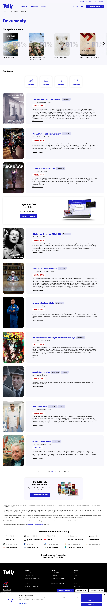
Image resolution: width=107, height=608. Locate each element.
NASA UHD (29, 544)
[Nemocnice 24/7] (13, 416)
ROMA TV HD (51, 536)
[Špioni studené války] (13, 381)
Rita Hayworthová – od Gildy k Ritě (46, 234)
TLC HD (49, 539)
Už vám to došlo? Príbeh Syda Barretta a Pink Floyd (53, 338)
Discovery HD (10, 539)
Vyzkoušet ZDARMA (94, 6)
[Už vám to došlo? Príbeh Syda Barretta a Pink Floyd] (13, 347)
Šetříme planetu (55, 581)
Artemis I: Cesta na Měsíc (43, 303)
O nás (75, 573)
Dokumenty (66, 99)
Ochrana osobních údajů (57, 578)
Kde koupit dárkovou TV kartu (32, 578)
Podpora (43, 7)
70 (59, 471)
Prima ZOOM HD (31, 536)
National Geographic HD (75, 539)
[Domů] (8, 6)
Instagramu (48, 557)
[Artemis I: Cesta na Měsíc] (13, 312)
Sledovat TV (76, 6)
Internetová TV (55, 573)
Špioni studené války (41, 372)
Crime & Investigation (12, 544)
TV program (34, 7)
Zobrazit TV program (28, 216)
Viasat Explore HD (11, 547)
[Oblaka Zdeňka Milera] (13, 450)
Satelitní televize (29, 575)
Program (16, 11)
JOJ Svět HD (10, 536)
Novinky (76, 578)
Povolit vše (91, 596)
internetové (30, 524)
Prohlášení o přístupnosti (57, 583)
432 (65, 471)
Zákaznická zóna (83, 1)
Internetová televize (30, 573)
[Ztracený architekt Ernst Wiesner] (13, 108)
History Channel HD (74, 544)
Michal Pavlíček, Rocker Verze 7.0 (46, 134)
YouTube (59, 557)
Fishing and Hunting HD (75, 547)
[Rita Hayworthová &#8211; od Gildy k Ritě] (13, 243)
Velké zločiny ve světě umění (44, 268)
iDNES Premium (78, 586)
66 (46, 471)
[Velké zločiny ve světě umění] (13, 278)
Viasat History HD (32, 547)
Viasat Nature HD (52, 547)
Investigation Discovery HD (34, 540)
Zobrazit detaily (23, 603)
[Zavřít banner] (104, 594)
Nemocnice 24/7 (39, 407)
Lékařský (61, 407)
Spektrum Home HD (74, 536)
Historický (65, 372)
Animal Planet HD (52, 544)
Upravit (90, 600)
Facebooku (60, 555)
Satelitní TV (54, 575)
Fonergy (76, 583)
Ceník (26, 583)
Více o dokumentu (37, 121)
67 (49, 471)
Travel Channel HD (95, 544)
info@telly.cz (7, 592)
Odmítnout (91, 604)
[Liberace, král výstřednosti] (13, 177)
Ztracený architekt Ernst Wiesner (46, 99)
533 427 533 (7, 590)
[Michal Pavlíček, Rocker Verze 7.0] (13, 143)
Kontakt (91, 1)
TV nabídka (24, 7)
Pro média (76, 581)
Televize (10, 11)
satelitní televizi (39, 524)
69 (55, 471)
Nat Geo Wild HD (94, 539)
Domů (4, 11)
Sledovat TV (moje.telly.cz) (32, 586)
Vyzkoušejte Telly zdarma (40, 494)
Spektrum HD (93, 536)
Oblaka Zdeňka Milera (41, 441)
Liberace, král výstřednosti (43, 168)
